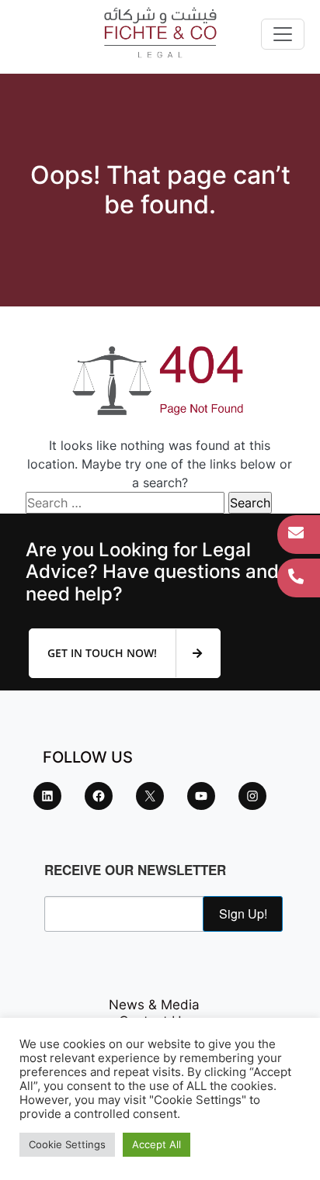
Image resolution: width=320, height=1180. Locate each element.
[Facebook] (99, 796)
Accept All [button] (156, 1144)
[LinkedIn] (47, 796)
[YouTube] (201, 796)
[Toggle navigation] (282, 34)
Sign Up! (243, 913)
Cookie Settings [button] (67, 1144)
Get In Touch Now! (103, 652)
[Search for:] (125, 503)
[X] (150, 796)
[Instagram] (252, 796)
